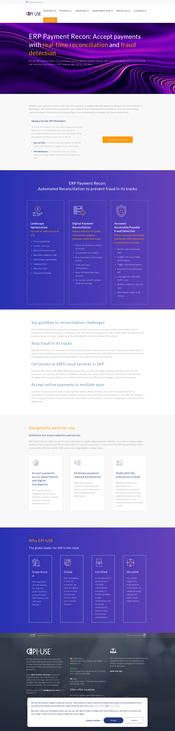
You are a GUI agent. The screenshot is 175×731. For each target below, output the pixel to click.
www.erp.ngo (116, 671)
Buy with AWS (39, 143)
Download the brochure (117, 139)
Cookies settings (93, 720)
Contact (50, 20)
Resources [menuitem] (122, 10)
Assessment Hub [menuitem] (101, 10)
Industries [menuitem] (80, 10)
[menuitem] (50, 10)
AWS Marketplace (41, 151)
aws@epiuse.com (51, 690)
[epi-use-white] (34, 14)
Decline (134, 720)
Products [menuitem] (64, 10)
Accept (113, 720)
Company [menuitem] (139, 10)
